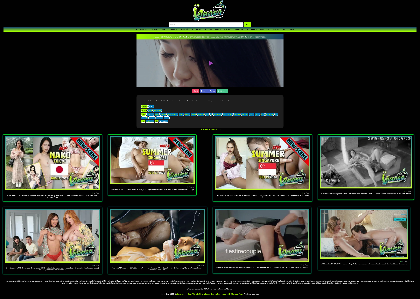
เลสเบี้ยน (276, 29)
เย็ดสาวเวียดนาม (172, 114)
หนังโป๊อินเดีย (252, 29)
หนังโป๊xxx (245, 114)
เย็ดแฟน (163, 114)
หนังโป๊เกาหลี (196, 29)
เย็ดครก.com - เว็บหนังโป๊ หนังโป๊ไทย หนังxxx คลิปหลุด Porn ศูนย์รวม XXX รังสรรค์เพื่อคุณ (209, 294)
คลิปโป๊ (163, 29)
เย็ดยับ (187, 114)
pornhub (144, 118)
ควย (262, 114)
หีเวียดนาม (201, 114)
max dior (152, 118)
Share (204, 91)
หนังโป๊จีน (208, 29)
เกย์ (284, 29)
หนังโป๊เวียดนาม (227, 114)
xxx (128, 29)
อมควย (194, 114)
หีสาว (207, 114)
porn (135, 29)
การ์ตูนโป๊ (227, 29)
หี (211, 114)
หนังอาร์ (218, 29)
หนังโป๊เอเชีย (264, 29)
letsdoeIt (159, 118)
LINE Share (222, 91)
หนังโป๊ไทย (173, 29)
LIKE (196, 91)
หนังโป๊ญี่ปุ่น (239, 29)
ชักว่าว (257, 114)
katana (167, 118)
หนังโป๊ (251, 114)
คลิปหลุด (154, 29)
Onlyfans (143, 29)
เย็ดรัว (181, 114)
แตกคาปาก (150, 114)
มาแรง (291, 29)
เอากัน (157, 114)
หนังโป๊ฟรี (237, 114)
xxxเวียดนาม (269, 114)
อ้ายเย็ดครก (149, 121)
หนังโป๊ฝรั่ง (184, 29)
